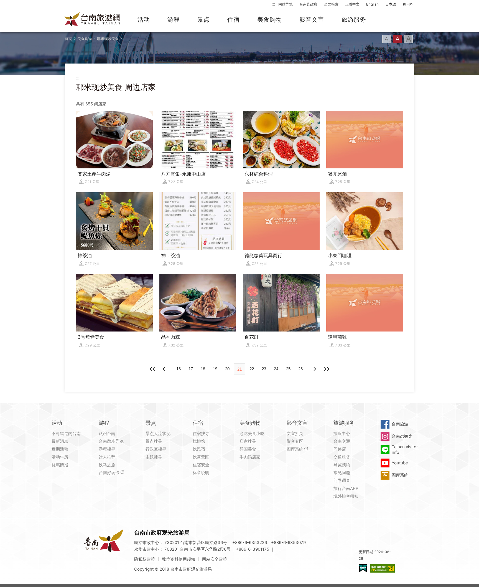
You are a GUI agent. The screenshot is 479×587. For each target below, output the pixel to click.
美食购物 (269, 19)
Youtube (400, 462)
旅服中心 (341, 433)
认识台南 (107, 433)
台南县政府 (308, 4)
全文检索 (331, 4)
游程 (173, 19)
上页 (314, 369)
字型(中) (397, 39)
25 (288, 368)
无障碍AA (382, 568)
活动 (143, 19)
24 (276, 368)
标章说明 (201, 472)
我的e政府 (363, 568)
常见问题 (341, 472)
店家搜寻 (248, 441)
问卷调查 (341, 480)
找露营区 (201, 457)
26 (300, 368)
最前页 (152, 369)
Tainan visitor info (405, 449)
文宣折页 (295, 433)
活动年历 (60, 457)
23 (264, 368)
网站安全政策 (214, 559)
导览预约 (341, 464)
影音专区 (295, 441)
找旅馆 (199, 441)
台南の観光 (402, 436)
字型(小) (386, 39)
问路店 (339, 449)
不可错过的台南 (66, 433)
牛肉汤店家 (250, 457)
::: (273, 4)
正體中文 (352, 4)
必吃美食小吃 (252, 433)
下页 (164, 369)
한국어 (408, 4)
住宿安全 (201, 464)
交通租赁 (341, 457)
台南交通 (341, 441)
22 (251, 368)
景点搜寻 (154, 441)
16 (178, 368)
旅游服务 (354, 19)
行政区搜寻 (156, 449)
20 (227, 368)
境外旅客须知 (345, 496)
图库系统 (295, 449)
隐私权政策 (144, 559)
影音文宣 (311, 19)
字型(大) (408, 39)
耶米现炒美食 (108, 38)
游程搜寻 (107, 449)
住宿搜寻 (201, 433)
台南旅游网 (92, 19)
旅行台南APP (345, 488)
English (372, 4)
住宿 (233, 19)
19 (215, 368)
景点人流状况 (158, 433)
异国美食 (248, 449)
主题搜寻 (154, 457)
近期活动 (60, 449)
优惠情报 (60, 464)
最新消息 (60, 441)
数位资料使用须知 (178, 559)
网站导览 (285, 4)
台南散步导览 (111, 441)
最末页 (326, 369)
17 (190, 368)
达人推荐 (107, 457)
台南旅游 (400, 424)
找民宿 (199, 449)
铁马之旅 (107, 464)
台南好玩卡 (109, 472)
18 (203, 368)
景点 (203, 19)
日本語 (390, 4)
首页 (68, 38)
